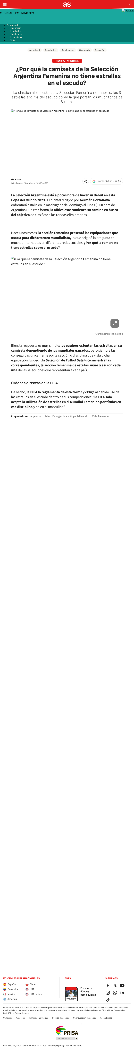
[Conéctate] (129, 5)
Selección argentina (56, 416)
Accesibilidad (106, 1018)
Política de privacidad (38, 1018)
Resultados (15, 31)
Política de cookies (60, 1018)
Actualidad (12, 25)
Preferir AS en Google (109, 181)
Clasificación (16, 34)
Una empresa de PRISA (67, 1031)
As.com (16, 179)
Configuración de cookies (84, 1018)
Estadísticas (16, 37)
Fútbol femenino (101, 416)
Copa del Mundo (79, 416)
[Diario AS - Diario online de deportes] (67, 4)
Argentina (35, 416)
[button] (85, 181)
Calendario (15, 28)
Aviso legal (20, 1018)
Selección (100, 50)
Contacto (7, 1018)
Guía (12, 40)
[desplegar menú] (5, 4)
